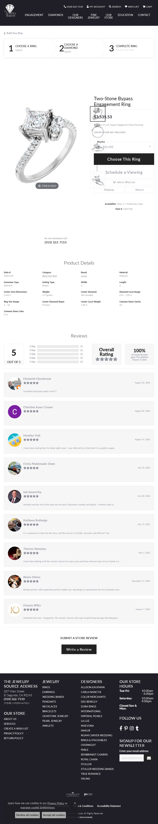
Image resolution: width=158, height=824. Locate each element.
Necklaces (49, 706)
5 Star (32, 346)
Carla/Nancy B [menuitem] (91, 692)
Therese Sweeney (34, 549)
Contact (144, 15)
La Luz (84, 275)
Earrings (48, 692)
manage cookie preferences (37, 807)
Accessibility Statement (109, 806)
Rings (46, 687)
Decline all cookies (27, 814)
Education (125, 15)
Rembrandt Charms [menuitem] (94, 754)
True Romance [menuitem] (91, 774)
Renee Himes (31, 577)
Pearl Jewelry (52, 721)
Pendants (49, 701)
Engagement (34, 15)
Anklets (48, 725)
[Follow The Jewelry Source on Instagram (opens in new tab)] (132, 728)
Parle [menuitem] (84, 749)
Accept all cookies (54, 814)
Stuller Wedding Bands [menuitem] (97, 769)
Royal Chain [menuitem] (89, 759)
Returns (139, 189)
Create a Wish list (16, 728)
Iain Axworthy (32, 492)
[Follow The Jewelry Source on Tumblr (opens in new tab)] (137, 728)
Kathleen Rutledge (35, 520)
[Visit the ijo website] (88, 794)
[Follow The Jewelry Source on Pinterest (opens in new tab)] (126, 728)
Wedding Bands (53, 697)
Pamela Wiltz (32, 605)
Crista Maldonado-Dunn (39, 464)
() (81, 346)
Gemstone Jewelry (55, 716)
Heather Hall (31, 435)
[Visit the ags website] (73, 794)
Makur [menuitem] (85, 730)
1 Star (32, 361)
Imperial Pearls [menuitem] (91, 716)
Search (18, 49)
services (9, 723)
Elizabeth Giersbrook (37, 379)
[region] (47, 147)
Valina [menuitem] (85, 778)
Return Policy (13, 738)
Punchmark (86, 817)
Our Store (108, 16)
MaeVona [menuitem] (87, 725)
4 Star (32, 350)
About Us (10, 719)
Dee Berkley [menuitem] (89, 701)
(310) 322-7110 (56, 242)
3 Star (32, 354)
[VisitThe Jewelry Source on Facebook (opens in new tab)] (120, 728)
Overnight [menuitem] (88, 745)
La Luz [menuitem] (85, 721)
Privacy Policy (14, 733)
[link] (73, 7)
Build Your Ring (15, 33)
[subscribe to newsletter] (149, 757)
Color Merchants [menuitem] (93, 697)
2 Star (32, 358)
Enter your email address (133, 751)
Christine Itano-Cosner (38, 407)
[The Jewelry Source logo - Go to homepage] (12, 10)
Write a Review (79, 649)
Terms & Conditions (83, 806)
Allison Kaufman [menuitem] (93, 687)
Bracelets (49, 711)
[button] (96, 7)
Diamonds (55, 15)
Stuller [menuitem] (86, 764)
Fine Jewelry (94, 16)
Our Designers (75, 16)
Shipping (109, 189)
